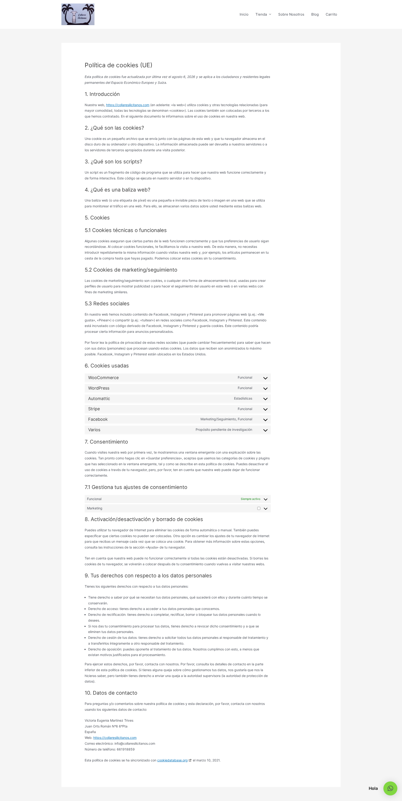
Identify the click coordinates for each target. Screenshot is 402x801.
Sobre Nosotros (291, 14)
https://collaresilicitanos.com (127, 105)
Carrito (331, 14)
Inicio (244, 14)
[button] (390, 788)
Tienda (261, 14)
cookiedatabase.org (172, 760)
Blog (315, 14)
